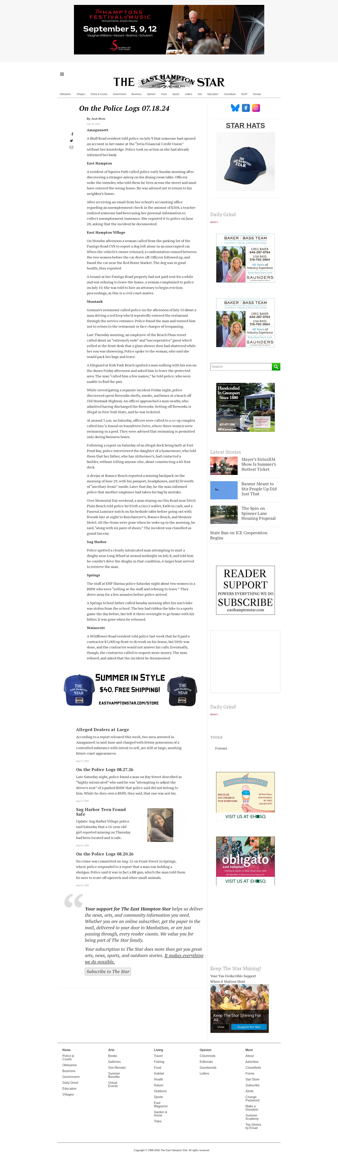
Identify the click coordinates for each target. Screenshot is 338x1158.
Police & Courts (99, 94)
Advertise (252, 1061)
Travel (158, 1056)
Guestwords (208, 1067)
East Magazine (161, 1104)
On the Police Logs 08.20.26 (104, 854)
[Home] (169, 81)
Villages (80, 94)
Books (112, 1056)
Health (158, 1079)
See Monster (117, 1067)
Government (119, 94)
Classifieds (230, 94)
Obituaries (65, 94)
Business (136, 94)
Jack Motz (98, 118)
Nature (158, 1085)
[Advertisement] (245, 928)
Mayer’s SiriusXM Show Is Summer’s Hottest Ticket (259, 464)
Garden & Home (160, 1113)
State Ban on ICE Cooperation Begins (238, 535)
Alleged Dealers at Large (102, 729)
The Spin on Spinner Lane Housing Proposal (259, 513)
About (249, 1056)
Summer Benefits (114, 1075)
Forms (249, 1073)
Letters (188, 94)
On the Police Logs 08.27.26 (104, 769)
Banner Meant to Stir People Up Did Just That (259, 488)
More (249, 1050)
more (213, 222)
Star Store (252, 1079)
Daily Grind (70, 1082)
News (66, 1050)
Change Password (252, 1098)
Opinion (151, 94)
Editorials (206, 1061)
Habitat (159, 1073)
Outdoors (160, 1091)
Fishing (159, 1061)
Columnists (207, 1056)
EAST (244, 94)
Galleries (114, 1061)
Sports (175, 94)
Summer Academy (252, 1117)
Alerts (249, 1091)
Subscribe (252, 1085)
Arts (200, 94)
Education (213, 94)
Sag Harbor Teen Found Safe (101, 812)
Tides (158, 1121)
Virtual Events (113, 1084)
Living (158, 1050)
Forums (221, 748)
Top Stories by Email (253, 1126)
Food (164, 94)
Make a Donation (251, 1108)
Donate (257, 94)
